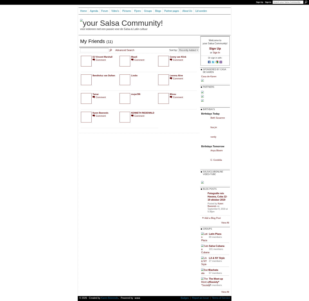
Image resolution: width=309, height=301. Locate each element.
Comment (101, 60)
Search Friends (110, 50)
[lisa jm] (205, 132)
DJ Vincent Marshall (102, 57)
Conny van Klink (178, 57)
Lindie (134, 75)
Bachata (213, 270)
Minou (173, 94)
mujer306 (135, 94)
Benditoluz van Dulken (104, 75)
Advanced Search (124, 50)
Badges (185, 298)
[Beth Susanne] (205, 123)
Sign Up (259, 2)
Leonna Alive (176, 75)
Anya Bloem (217, 150)
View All (225, 222)
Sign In (268, 2)
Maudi (134, 57)
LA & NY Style (217, 258)
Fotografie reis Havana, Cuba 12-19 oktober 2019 (217, 196)
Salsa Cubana (216, 246)
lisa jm (214, 127)
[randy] (205, 142)
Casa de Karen (208, 76)
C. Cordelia (216, 160)
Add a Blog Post (212, 218)
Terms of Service (221, 298)
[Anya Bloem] (205, 155)
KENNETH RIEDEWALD (142, 113)
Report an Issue (200, 298)
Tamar (96, 94)
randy (213, 136)
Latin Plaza (215, 233)
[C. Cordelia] (205, 165)
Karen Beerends (100, 113)
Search (306, 2)
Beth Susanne (218, 117)
